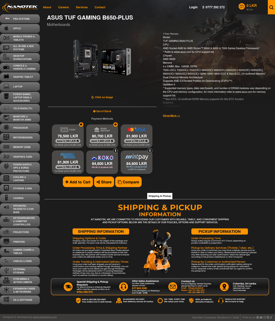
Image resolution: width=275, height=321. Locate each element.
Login (193, 7)
